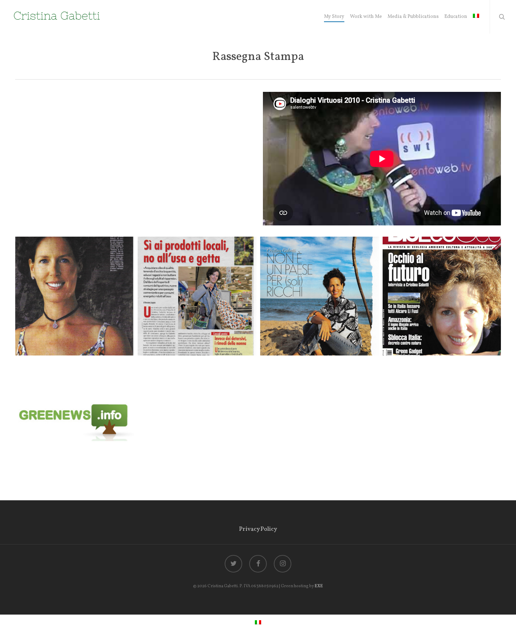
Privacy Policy (258, 529)
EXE (319, 586)
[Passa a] (476, 16)
